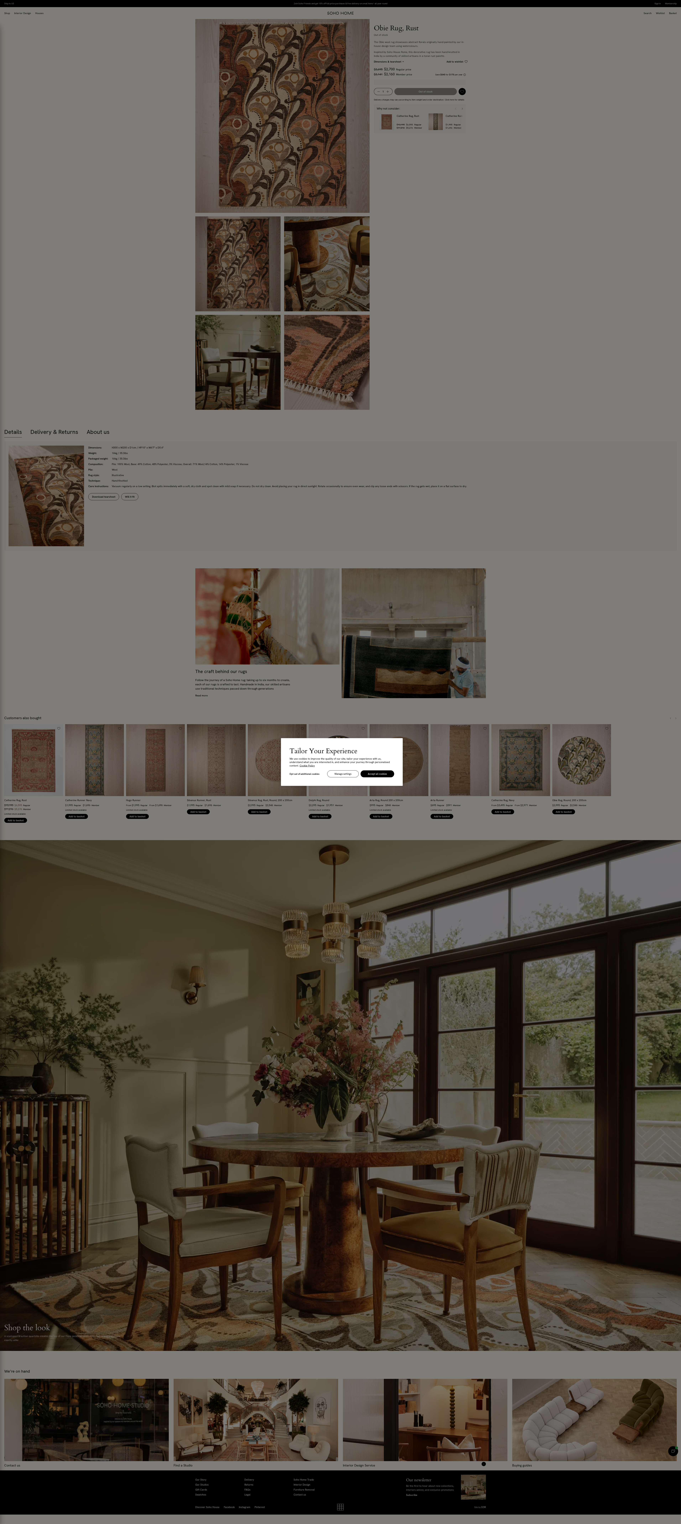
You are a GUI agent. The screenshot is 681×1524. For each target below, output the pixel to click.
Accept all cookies (377, 773)
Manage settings (343, 773)
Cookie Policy (307, 765)
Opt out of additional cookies (304, 774)
